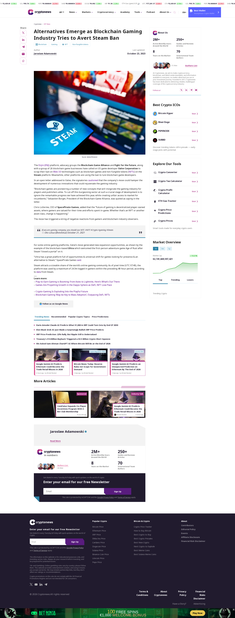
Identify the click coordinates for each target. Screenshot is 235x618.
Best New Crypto (141, 542)
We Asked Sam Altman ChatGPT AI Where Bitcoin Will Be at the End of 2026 (73, 343)
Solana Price (97, 550)
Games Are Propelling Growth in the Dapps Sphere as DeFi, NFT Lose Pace (74, 284)
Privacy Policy (182, 593)
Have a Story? (179, 603)
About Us (164, 12)
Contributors (187, 525)
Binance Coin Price (100, 554)
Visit (194, 114)
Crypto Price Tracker (143, 527)
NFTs (131, 171)
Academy (125, 12)
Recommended (58, 316)
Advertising (199, 603)
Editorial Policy (188, 529)
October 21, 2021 (76, 232)
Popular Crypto (99, 521)
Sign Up (117, 491)
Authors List (191, 65)
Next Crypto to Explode (144, 546)
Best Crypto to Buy (142, 535)
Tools (137, 12)
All (60, 12)
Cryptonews (37, 24)
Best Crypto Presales (143, 539)
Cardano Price (98, 542)
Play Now (197, 613)
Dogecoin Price (99, 546)
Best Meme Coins (142, 550)
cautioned (93, 180)
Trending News (42, 316)
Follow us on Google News (55, 303)
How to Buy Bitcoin (142, 531)
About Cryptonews (160, 593)
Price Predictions (100, 316)
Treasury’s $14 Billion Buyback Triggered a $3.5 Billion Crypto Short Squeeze (73, 339)
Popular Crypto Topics (79, 316)
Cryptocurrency (105, 12)
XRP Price (96, 535)
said (79, 260)
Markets (86, 12)
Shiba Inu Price (98, 539)
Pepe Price (97, 562)
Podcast (151, 12)
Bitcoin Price (97, 527)
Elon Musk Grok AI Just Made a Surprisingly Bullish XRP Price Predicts (70, 329)
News (72, 12)
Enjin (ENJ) (43, 165)
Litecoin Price (98, 558)
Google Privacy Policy (105, 497)
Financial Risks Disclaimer (199, 595)
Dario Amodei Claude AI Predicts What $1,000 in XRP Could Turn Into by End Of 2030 (77, 325)
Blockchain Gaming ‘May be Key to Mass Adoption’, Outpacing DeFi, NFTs (73, 294)
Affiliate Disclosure (190, 537)
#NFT (87, 230)
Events (184, 533)
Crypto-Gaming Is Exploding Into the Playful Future (62, 291)
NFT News (47, 24)
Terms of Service (124, 497)
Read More (55, 441)
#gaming (102, 230)
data (38, 271)
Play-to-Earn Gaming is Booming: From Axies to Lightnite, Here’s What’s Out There (78, 281)
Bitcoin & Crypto (142, 521)
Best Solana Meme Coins (145, 554)
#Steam (110, 230)
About (184, 521)
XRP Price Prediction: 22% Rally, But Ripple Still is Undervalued (66, 334)
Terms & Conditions (142, 593)
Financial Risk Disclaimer (193, 541)
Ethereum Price (99, 531)
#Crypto (94, 230)
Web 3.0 (57, 171)
